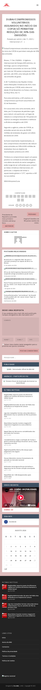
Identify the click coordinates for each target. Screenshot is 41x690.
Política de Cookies (8, 661)
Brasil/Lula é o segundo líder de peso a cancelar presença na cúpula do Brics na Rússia (18, 261)
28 (30, 560)
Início (4, 638)
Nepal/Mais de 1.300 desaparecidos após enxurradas (17, 475)
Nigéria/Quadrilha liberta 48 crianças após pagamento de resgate (18, 450)
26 (20, 560)
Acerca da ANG (7, 642)
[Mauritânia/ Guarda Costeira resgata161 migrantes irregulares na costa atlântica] (4, 615)
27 (25, 560)
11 (15, 551)
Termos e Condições (9, 656)
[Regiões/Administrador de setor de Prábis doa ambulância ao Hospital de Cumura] (4, 597)
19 (20, 556)
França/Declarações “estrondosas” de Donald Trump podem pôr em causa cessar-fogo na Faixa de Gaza (20, 297)
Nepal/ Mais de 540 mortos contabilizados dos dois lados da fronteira (19, 432)
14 (30, 551)
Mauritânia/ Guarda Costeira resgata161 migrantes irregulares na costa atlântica (17, 424)
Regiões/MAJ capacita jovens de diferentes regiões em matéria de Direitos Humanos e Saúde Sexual (18, 396)
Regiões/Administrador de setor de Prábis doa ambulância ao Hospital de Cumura (19, 405)
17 (11, 556)
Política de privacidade (9, 651)
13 (25, 551)
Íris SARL (16, 686)
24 (11, 560)
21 (30, 556)
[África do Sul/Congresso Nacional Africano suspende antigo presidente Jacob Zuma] (20, 268)
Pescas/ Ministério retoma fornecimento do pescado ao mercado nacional (18, 459)
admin (19, 39)
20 (25, 556)
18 (15, 556)
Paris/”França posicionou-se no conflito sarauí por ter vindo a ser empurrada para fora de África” (20, 284)
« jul (5, 569)
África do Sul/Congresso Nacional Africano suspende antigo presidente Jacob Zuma (19, 273)
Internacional (15, 42)
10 (11, 551)
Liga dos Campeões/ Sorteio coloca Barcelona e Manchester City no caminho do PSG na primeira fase (20, 414)
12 (20, 551)
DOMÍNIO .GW (8, 510)
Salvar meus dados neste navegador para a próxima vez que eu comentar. (19, 345)
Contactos (5, 647)
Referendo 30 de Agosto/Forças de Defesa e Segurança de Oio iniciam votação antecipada (19, 467)
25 (15, 560)
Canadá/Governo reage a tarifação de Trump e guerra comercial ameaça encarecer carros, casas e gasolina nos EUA (20, 441)
